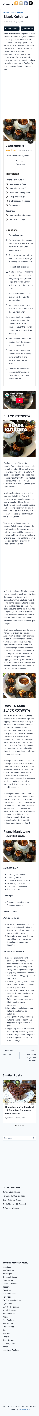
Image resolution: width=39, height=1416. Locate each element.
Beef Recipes (8, 1270)
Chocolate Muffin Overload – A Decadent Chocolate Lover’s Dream (19, 1110)
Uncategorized (9, 1343)
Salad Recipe (8, 1327)
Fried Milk (8, 1053)
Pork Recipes (8, 1320)
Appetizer (7, 1267)
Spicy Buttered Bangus (12, 1200)
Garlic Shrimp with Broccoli (14, 1204)
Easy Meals (7, 1290)
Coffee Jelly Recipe (11, 1208)
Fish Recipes (8, 1297)
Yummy (10, 1118)
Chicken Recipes (10, 1284)
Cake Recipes (8, 1280)
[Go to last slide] (6, 1102)
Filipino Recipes (9, 12)
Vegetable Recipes (11, 1350)
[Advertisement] (19, 93)
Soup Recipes (8, 1340)
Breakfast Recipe (10, 1277)
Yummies (9, 22)
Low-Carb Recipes (11, 1307)
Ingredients (7, 1303)
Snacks (20, 12)
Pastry (5, 1317)
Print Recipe (28, 28)
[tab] (15, 1125)
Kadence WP (24, 1409)
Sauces (6, 1330)
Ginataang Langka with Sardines (31, 1056)
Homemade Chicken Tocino (15, 1196)
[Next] (32, 1102)
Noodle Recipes (9, 1310)
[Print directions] (30, 141)
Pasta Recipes (9, 1313)
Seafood (6, 1333)
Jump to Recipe (12, 28)
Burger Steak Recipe (11, 1192)
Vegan (5, 1347)
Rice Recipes (8, 1323)
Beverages (7, 1274)
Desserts (6, 1287)
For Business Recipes (12, 1300)
